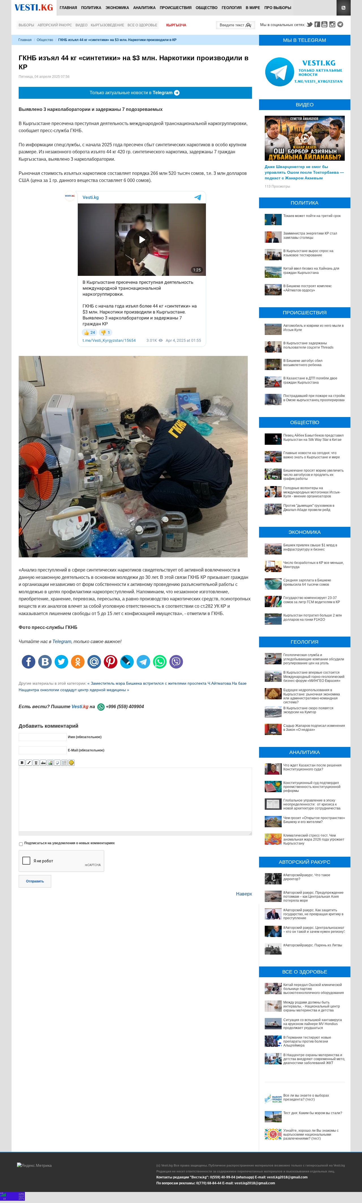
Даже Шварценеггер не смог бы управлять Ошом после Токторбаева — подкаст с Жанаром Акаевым (304, 172)
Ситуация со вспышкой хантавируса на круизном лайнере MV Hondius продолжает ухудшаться (312, 1024)
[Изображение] (50, 763)
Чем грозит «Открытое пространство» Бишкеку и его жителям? (314, 820)
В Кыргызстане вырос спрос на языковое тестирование (308, 253)
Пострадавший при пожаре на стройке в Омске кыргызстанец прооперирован (314, 398)
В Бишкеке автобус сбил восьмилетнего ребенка (302, 363)
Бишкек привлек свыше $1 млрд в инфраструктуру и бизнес (310, 547)
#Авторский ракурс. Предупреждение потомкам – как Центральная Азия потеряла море (313, 897)
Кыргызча (176, 25)
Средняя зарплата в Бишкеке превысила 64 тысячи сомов (307, 582)
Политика (91, 8)
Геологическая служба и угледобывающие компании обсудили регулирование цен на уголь (313, 659)
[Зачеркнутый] (43, 763)
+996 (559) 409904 (125, 706)
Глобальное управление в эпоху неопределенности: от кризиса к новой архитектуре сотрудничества (312, 804)
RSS (344, 8)
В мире (253, 8)
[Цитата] (57, 763)
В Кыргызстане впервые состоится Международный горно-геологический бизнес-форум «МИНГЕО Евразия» (313, 677)
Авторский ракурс (55, 25)
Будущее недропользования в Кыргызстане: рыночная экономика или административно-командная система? (311, 696)
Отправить (35, 881)
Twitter (309, 24)
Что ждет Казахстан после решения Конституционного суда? (312, 767)
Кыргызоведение (107, 25)
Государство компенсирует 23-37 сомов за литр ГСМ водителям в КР (311, 600)
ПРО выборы (277, 8)
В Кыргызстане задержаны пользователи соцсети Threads (308, 345)
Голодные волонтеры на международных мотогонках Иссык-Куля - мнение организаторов (312, 492)
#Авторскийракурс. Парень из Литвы (312, 945)
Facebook (317, 24)
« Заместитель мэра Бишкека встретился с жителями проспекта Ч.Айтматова (159, 683)
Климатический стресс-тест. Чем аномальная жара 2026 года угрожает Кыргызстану (313, 839)
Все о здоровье (142, 25)
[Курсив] (29, 763)
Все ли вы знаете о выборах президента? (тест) (306, 1097)
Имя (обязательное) (85, 737)
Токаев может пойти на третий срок (312, 216)
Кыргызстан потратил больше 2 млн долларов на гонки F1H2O (312, 617)
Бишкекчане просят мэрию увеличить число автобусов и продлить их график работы (313, 475)
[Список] (64, 763)
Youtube (325, 24)
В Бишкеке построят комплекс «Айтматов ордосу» (307, 288)
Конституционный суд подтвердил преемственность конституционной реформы (312, 787)
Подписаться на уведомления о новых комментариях (69, 843)
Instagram (333, 24)
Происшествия (175, 8)
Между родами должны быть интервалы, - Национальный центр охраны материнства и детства (311, 1006)
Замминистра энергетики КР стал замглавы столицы (310, 235)
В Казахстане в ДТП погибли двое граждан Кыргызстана (310, 380)
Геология (232, 8)
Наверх (244, 893)
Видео (81, 25)
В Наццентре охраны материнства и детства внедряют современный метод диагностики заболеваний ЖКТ (314, 1059)
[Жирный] (22, 763)
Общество (206, 8)
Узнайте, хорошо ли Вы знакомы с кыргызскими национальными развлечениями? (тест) (311, 1135)
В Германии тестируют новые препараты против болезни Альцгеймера (307, 1042)
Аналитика (144, 8)
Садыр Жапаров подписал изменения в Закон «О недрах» (314, 728)
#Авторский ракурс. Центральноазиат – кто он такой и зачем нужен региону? (314, 930)
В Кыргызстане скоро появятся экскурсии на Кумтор (308, 710)
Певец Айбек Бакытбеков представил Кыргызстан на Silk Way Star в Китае (313, 437)
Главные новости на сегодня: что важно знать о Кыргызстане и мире (311, 455)
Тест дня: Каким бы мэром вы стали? (312, 1113)
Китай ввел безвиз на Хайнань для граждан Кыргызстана (311, 270)
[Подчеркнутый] (36, 763)
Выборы (26, 25)
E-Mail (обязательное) (86, 750)
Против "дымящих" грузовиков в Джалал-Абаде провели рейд (308, 508)
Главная (68, 8)
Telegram (341, 24)
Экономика (117, 8)
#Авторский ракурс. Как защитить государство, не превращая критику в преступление (313, 914)
